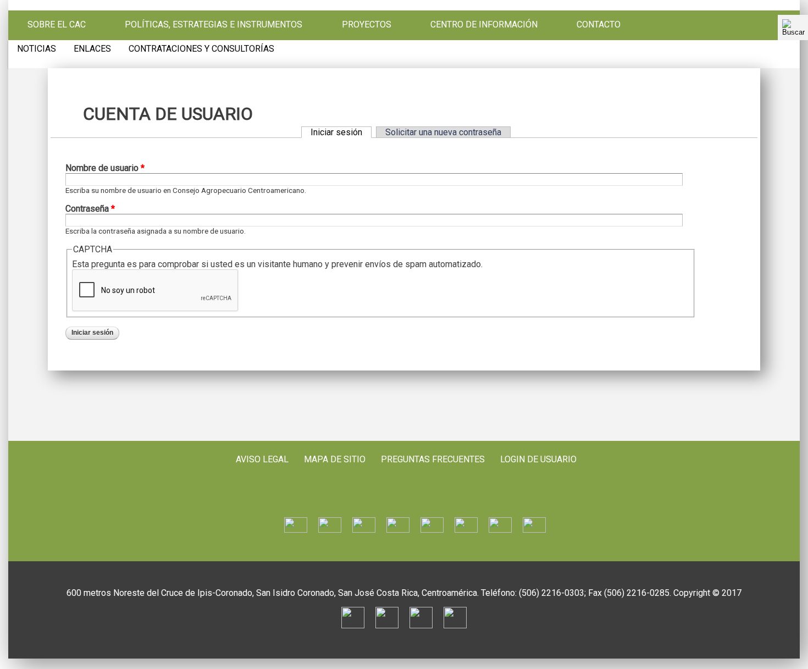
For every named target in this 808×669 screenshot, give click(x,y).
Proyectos (366, 24)
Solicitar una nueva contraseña (443, 132)
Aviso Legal (262, 459)
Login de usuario (538, 459)
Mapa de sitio (335, 459)
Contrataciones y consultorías (201, 49)
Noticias (36, 49)
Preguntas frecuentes (433, 459)
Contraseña (90, 208)
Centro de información (484, 24)
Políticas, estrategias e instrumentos (213, 24)
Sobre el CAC (56, 24)
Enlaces (92, 49)
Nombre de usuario (105, 168)
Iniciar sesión (341, 132)
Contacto (599, 24)
